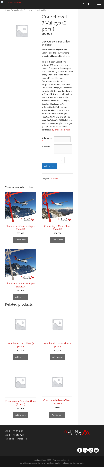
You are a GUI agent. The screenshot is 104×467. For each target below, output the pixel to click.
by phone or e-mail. (61, 130)
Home (7, 10)
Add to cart (49, 166)
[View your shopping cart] (88, 4)
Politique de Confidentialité (73, 463)
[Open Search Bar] (83, 4)
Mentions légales (53, 463)
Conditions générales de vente (32, 463)
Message (46, 146)
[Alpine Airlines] (14, 4)
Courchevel (17, 10)
